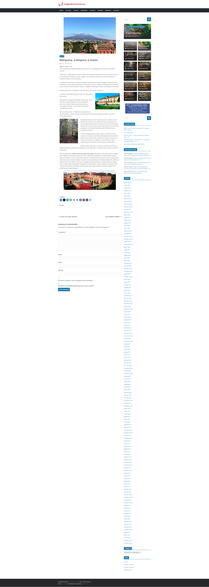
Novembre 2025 (128, 207)
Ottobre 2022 (127, 306)
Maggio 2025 (127, 223)
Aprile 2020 (127, 387)
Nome (60, 254)
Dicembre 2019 (128, 398)
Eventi (61, 10)
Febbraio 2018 (128, 457)
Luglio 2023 (127, 282)
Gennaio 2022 (127, 330)
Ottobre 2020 (127, 371)
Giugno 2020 (127, 382)
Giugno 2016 (127, 511)
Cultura (68, 10)
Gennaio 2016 (127, 524)
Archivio (116, 10)
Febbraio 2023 (128, 295)
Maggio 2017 (127, 481)
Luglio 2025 (127, 217)
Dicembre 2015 (128, 527)
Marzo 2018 (127, 454)
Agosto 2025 (127, 215)
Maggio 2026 (127, 191)
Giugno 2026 (127, 188)
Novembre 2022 (128, 304)
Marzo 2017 (127, 487)
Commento (62, 232)
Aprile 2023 (127, 290)
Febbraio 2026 (128, 199)
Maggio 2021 (127, 352)
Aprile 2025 (127, 226)
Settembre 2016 (128, 503)
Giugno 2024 (127, 252)
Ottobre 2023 (127, 274)
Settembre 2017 (128, 470)
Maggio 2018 (127, 449)
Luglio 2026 (127, 185)
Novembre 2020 (128, 368)
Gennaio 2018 (127, 460)
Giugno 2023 (127, 285)
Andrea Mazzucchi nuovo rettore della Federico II (130, 84)
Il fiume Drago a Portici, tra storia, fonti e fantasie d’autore (144, 73)
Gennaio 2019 (127, 427)
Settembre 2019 (128, 406)
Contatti (92, 10)
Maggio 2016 (127, 513)
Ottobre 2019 (127, 403)
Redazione (84, 10)
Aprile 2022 (127, 322)
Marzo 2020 (127, 390)
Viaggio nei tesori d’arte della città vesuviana (143, 84)
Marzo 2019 (127, 422)
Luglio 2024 (127, 250)
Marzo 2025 (127, 228)
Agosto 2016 (127, 505)
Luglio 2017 (127, 476)
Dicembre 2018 (128, 430)
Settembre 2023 (128, 277)
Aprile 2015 (127, 535)
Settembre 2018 (128, 438)
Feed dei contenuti (129, 564)
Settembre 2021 (128, 341)
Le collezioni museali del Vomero (143, 94)
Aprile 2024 (127, 258)
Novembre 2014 (128, 543)
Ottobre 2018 (127, 435)
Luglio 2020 (127, 379)
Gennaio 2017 (127, 492)
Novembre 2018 (128, 433)
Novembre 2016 (128, 497)
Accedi (125, 562)
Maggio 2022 (127, 320)
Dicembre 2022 (128, 301)
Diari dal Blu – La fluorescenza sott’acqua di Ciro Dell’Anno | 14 (130, 93)
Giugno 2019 (127, 414)
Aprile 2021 (127, 355)
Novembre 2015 (128, 530)
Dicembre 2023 (128, 269)
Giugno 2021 (127, 349)
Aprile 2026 (127, 193)
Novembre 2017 (128, 465)
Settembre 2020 (128, 374)
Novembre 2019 (128, 400)
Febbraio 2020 (128, 392)
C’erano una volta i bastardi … (69, 217)
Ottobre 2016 (127, 500)
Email (60, 262)
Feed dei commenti (129, 567)
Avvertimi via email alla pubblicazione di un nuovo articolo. (76, 286)
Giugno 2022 (127, 317)
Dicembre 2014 (128, 540)
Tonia (70, 63)
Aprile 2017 (127, 484)
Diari (133, 24)
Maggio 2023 (127, 287)
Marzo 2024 (127, 260)
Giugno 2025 (127, 220)
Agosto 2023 (127, 279)
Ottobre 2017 (127, 468)
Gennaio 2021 (127, 363)
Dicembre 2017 (128, 462)
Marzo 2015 (127, 538)
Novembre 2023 (128, 271)
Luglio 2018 (127, 443)
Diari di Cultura (139, 24)
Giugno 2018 (127, 446)
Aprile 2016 (127, 516)
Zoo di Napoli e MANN (112, 217)
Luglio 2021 (127, 347)
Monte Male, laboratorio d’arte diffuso (129, 64)
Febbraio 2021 (128, 360)
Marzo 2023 (127, 293)
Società (76, 10)
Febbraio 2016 (128, 522)
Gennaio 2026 (127, 201)
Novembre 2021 (128, 336)
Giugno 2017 (127, 478)
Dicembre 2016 (128, 495)
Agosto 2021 (127, 344)
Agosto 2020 (127, 376)
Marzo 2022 (127, 325)
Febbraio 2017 (128, 489)
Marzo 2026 (127, 196)
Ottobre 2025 (127, 209)
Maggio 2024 (127, 255)
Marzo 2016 (127, 519)
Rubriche (108, 10)
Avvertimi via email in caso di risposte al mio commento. (75, 280)
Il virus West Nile (144, 46)
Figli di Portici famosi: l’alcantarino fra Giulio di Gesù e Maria (130, 43)
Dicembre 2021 (128, 333)
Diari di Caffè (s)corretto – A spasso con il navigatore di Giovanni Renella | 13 (144, 62)
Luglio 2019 (127, 411)
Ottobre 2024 (127, 242)
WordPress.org (128, 570)
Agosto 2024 (127, 247)
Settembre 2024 (128, 244)
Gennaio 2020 (127, 395)
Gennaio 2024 (127, 266)
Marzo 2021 (127, 357)
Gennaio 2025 (127, 234)
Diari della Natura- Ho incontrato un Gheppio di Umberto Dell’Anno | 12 (143, 52)
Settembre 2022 (128, 309)
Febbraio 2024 (128, 263)
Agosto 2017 (127, 473)
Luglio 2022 (127, 314)
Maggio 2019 (127, 417)
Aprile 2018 (127, 452)
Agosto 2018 (127, 441)
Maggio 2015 (127, 532)
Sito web (60, 270)
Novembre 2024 (128, 239)
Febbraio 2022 (128, 328)
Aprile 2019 (127, 419)
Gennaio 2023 (127, 298)
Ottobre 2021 (127, 339)
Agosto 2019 (127, 408)
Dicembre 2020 (128, 365)
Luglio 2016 (127, 508)
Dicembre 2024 (128, 236)
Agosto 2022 (127, 312)
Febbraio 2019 (128, 425)
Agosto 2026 (127, 182)
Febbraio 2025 (128, 231)
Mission (100, 10)
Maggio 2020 (127, 384)
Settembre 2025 (128, 212)
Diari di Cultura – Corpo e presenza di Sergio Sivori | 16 (137, 30)
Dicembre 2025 (128, 204)
